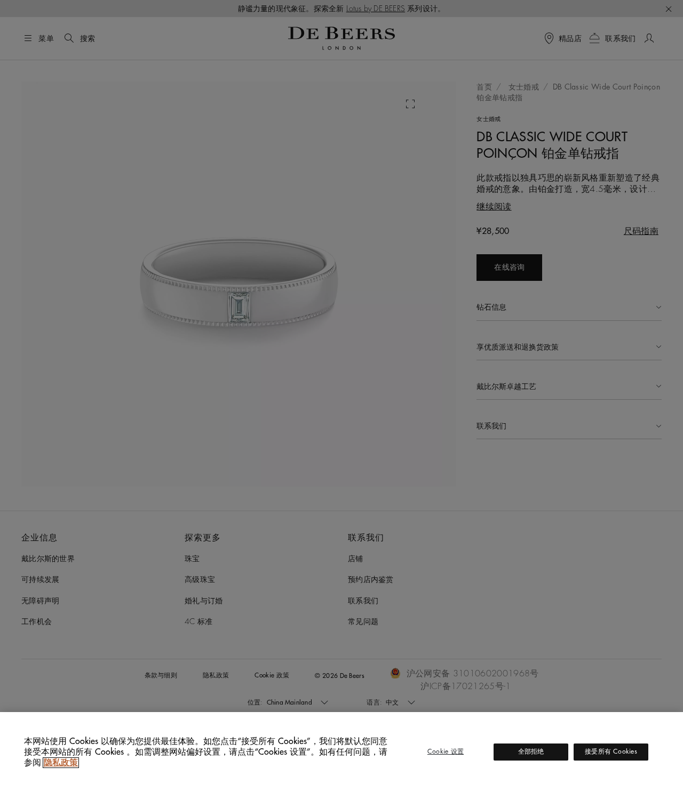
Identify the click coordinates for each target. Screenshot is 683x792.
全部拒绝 (531, 751)
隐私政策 (61, 762)
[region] (341, 752)
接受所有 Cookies (611, 751)
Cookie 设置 (445, 751)
